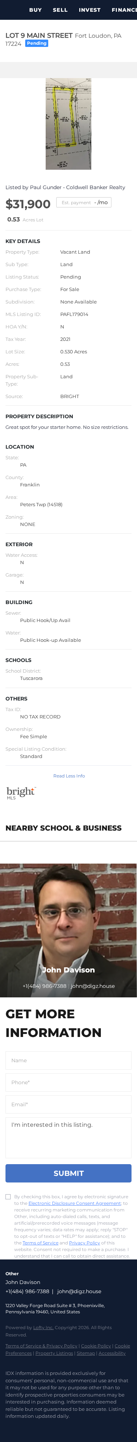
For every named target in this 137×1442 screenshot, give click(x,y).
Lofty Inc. (43, 1327)
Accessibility (112, 1353)
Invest (90, 10)
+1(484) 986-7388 (44, 986)
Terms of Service (40, 1243)
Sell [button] (60, 10)
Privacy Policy (84, 1243)
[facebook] (9, 1427)
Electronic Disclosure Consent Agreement (74, 1203)
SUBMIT (69, 1173)
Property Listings (54, 1353)
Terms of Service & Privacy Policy (41, 1346)
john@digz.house (79, 1291)
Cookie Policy (96, 1346)
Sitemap (86, 1353)
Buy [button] (35, 10)
